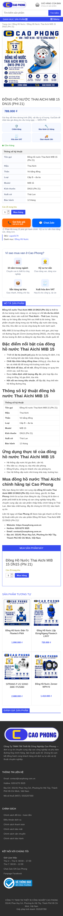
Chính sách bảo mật (13, 829)
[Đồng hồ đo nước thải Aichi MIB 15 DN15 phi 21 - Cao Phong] (31, 58)
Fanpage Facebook (13, 873)
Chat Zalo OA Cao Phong (15, 869)
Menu (56, 19)
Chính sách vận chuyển (14, 834)
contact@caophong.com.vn (22, 778)
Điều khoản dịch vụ (12, 820)
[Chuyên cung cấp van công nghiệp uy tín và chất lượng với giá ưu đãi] (14, 4)
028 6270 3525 (18, 783)
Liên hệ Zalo (49, 856)
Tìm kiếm (54, 13)
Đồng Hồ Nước (18, 24)
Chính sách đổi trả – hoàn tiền (18, 815)
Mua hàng (18, 212)
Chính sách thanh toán (14, 824)
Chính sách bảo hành (14, 838)
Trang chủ (6, 24)
